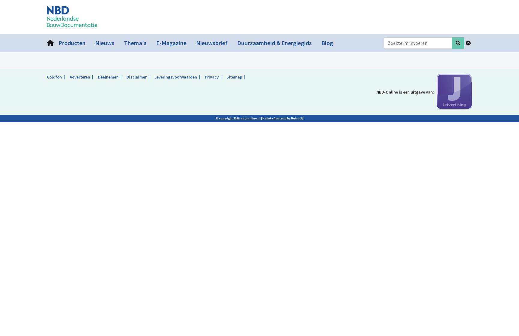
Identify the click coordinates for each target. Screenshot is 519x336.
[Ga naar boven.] (468, 43)
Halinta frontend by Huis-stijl (283, 118)
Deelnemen (108, 77)
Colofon (54, 77)
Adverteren (80, 77)
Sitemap (234, 77)
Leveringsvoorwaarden (175, 77)
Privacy (212, 77)
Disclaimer (136, 77)
